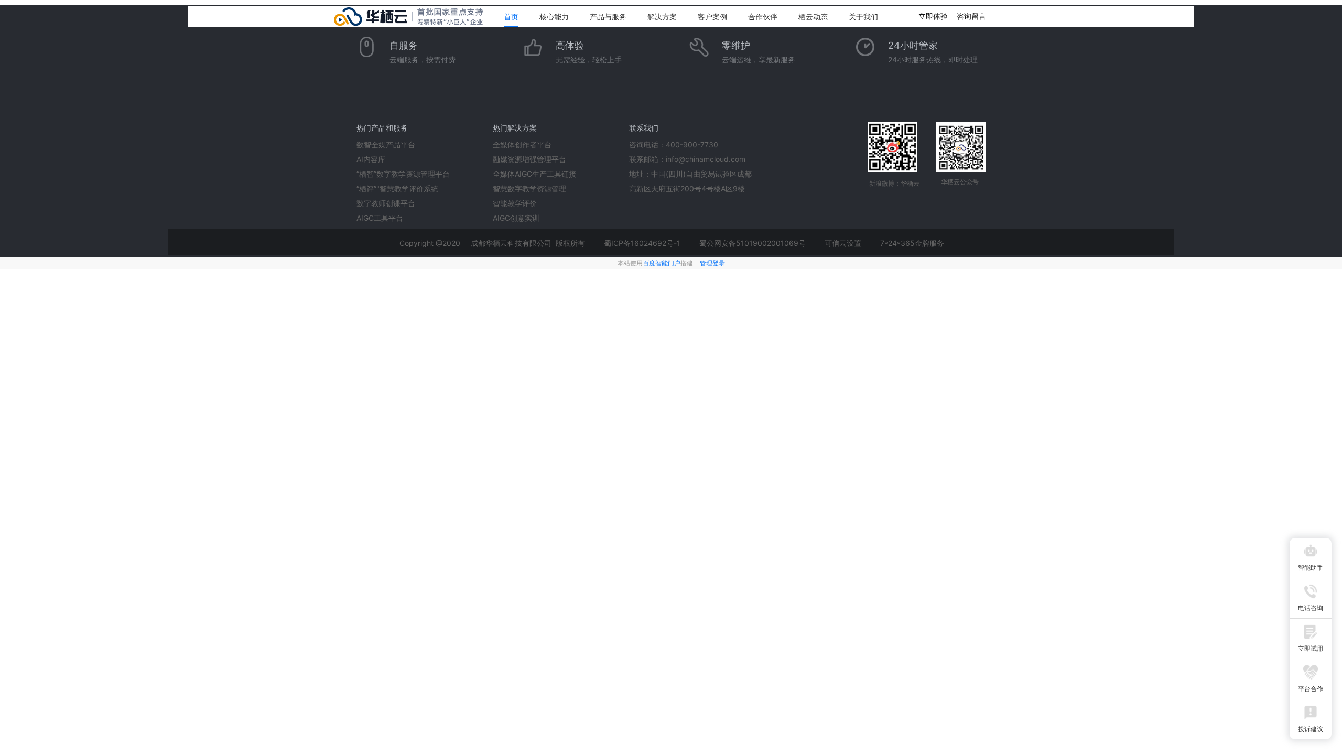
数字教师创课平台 (385, 203)
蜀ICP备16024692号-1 (642, 243)
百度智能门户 (661, 263)
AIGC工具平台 (379, 217)
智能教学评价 (515, 203)
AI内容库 (370, 159)
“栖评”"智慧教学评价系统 (397, 188)
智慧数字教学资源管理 (529, 188)
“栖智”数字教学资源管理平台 (403, 173)
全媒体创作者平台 (522, 144)
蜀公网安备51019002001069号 (752, 243)
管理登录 (712, 263)
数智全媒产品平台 (385, 144)
